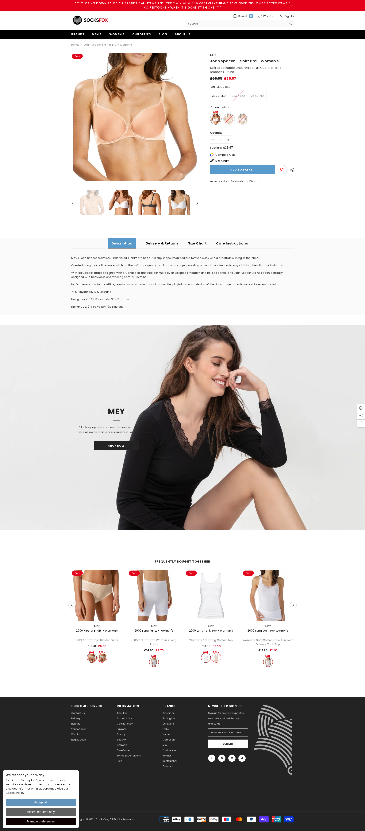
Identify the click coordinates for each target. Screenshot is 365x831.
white (102, 658)
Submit (228, 744)
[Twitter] (242, 758)
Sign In (289, 16)
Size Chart (222, 161)
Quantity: (216, 133)
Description (121, 243)
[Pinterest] (232, 758)
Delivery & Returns (162, 243)
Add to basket (242, 169)
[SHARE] (290, 169)
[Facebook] (211, 758)
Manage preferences (41, 821)
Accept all (41, 802)
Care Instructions (232, 243)
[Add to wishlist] (282, 169)
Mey (213, 55)
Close (292, 5)
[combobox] (236, 23)
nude (92, 658)
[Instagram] (221, 758)
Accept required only (41, 812)
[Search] (239, 23)
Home (75, 45)
